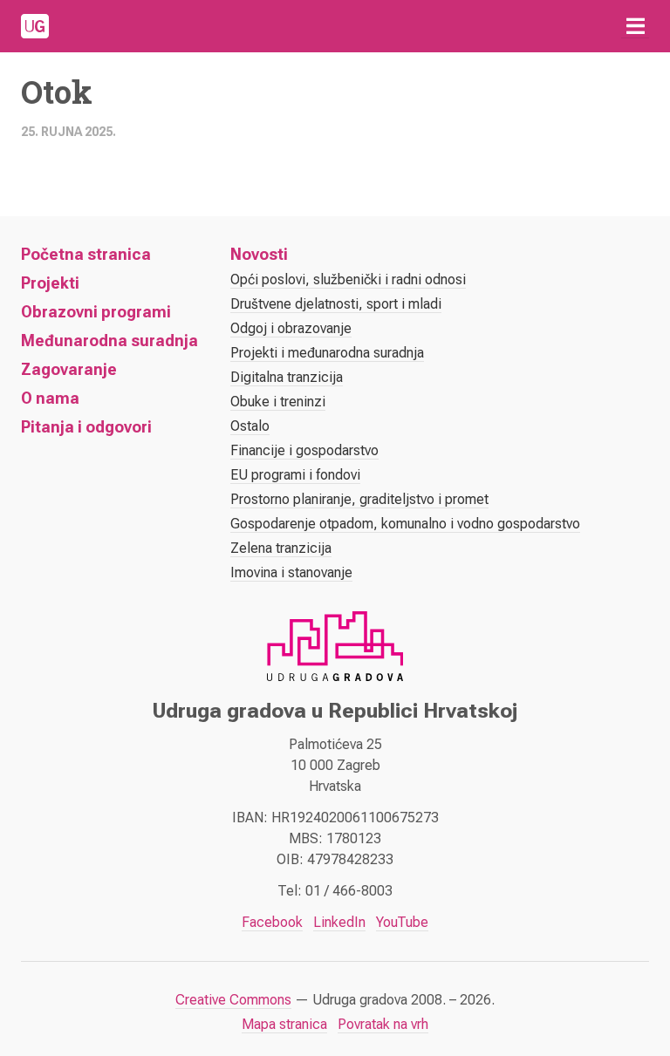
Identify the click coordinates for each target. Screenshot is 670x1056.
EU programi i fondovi (295, 475)
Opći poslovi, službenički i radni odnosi (348, 279)
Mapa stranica (284, 1024)
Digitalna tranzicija (286, 377)
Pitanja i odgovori (86, 427)
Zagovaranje (69, 369)
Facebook (272, 922)
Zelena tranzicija (281, 548)
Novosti (259, 254)
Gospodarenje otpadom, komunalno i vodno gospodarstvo (405, 523)
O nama (50, 398)
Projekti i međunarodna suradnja (327, 352)
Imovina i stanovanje (291, 572)
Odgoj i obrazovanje (291, 328)
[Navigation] (635, 26)
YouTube (402, 922)
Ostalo (250, 426)
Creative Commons (233, 999)
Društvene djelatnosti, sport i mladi (335, 304)
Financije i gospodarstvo (304, 450)
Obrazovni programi (96, 312)
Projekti (50, 283)
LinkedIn (339, 922)
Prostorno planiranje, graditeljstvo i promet (359, 499)
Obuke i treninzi (277, 401)
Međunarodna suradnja (109, 340)
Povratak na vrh (383, 1024)
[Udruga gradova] (35, 26)
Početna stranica (86, 254)
